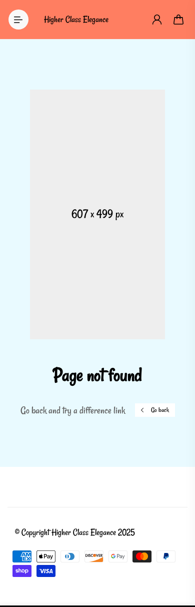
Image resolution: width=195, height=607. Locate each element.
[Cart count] (179, 20)
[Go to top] (178, 557)
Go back (160, 409)
